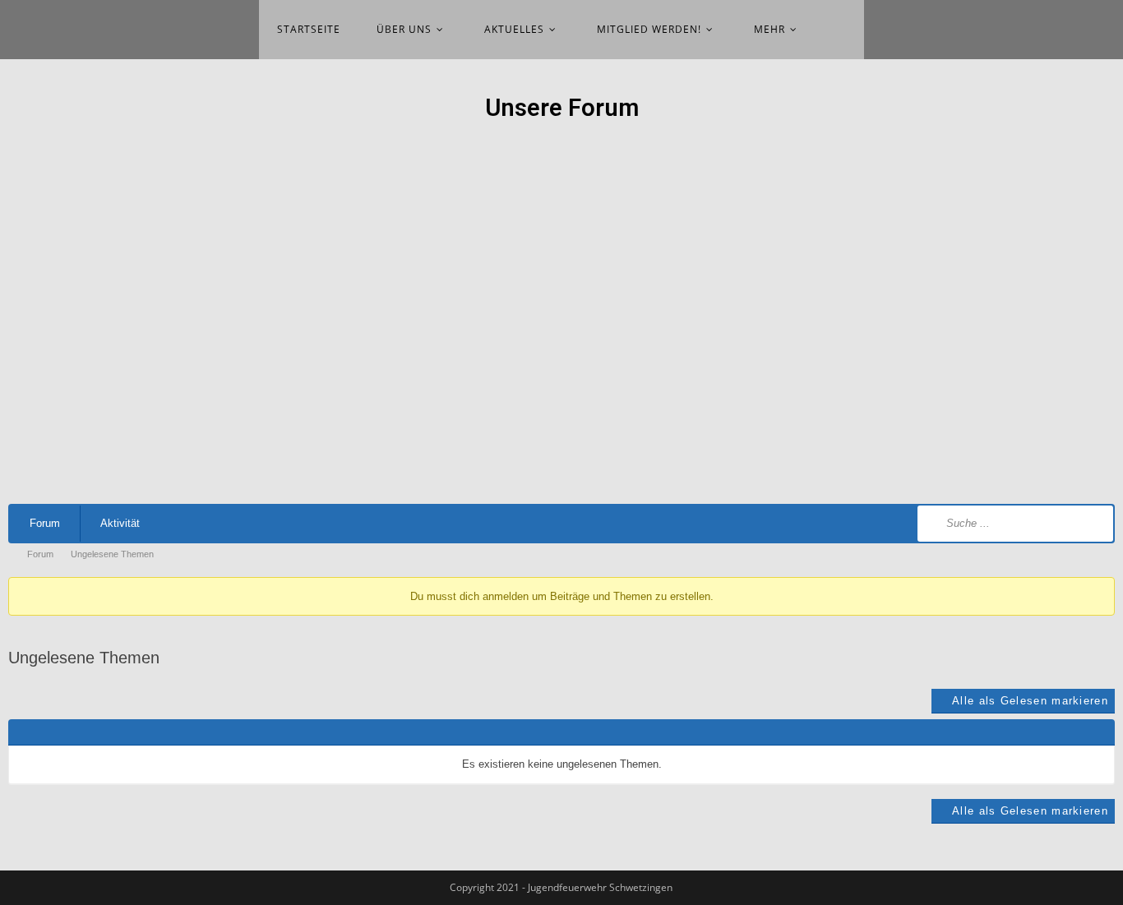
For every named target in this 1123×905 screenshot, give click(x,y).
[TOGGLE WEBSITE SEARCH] (842, 29)
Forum (45, 523)
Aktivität (120, 523)
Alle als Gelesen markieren (1030, 701)
